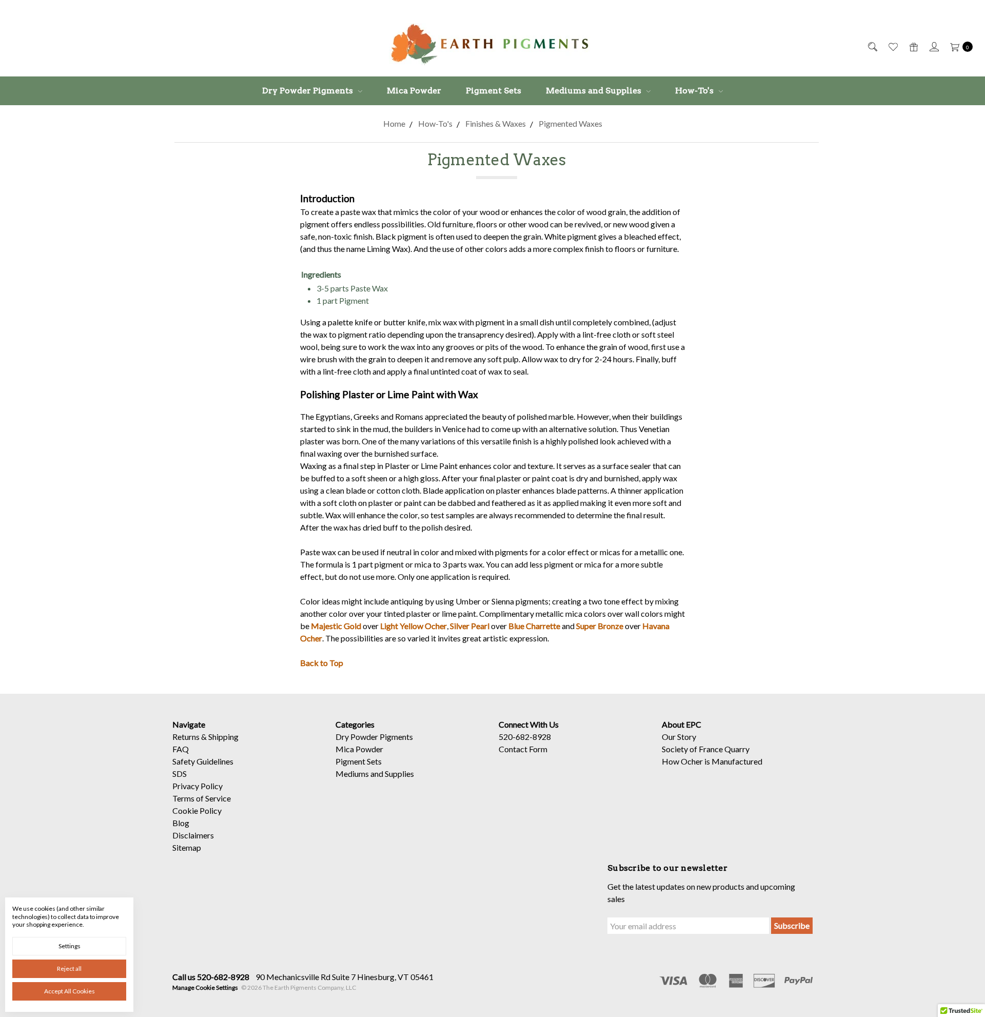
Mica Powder (414, 90)
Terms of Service (201, 798)
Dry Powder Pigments (308, 90)
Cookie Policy (197, 810)
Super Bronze (599, 626)
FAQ (180, 749)
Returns (186, 736)
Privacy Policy (197, 786)
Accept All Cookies (69, 991)
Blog (180, 823)
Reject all (69, 968)
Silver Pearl (469, 626)
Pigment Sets (493, 90)
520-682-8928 (525, 736)
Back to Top (321, 663)
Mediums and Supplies (594, 90)
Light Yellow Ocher (413, 626)
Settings (69, 946)
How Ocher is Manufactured (712, 761)
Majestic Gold (336, 626)
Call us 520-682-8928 (210, 977)
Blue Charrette (534, 626)
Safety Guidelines (202, 761)
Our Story (679, 736)
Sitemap (186, 847)
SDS (179, 773)
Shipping (223, 736)
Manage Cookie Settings (205, 987)
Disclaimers (193, 835)
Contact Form (523, 749)
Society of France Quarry (706, 749)
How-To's (695, 90)
